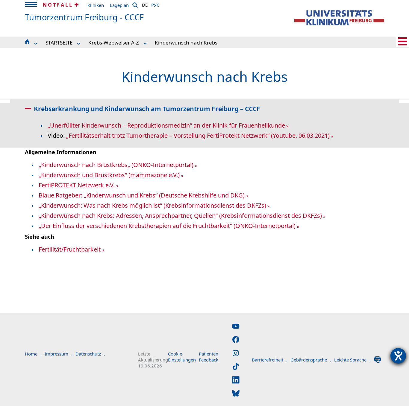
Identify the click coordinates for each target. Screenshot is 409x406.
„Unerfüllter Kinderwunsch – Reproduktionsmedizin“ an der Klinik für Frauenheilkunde (166, 125)
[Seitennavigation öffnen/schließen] (402, 41)
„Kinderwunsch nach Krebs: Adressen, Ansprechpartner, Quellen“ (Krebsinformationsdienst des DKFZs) (180, 216)
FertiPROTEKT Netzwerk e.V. (77, 185)
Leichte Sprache (352, 360)
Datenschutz (90, 354)
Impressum (58, 354)
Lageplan (119, 5)
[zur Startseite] (339, 18)
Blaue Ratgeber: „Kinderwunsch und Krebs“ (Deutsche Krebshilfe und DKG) (142, 195)
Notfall (58, 4)
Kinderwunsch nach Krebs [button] (186, 42)
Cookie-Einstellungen (182, 357)
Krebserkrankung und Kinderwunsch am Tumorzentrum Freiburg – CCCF (147, 109)
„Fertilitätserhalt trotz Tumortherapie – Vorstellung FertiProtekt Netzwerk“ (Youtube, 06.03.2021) (198, 135)
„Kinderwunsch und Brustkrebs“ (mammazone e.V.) (109, 175)
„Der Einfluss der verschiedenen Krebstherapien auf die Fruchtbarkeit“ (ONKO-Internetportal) (167, 226)
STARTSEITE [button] (59, 42)
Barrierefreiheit (269, 360)
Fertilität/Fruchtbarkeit (70, 249)
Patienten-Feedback (209, 357)
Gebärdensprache (310, 360)
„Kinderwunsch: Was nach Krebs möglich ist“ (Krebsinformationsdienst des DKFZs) (152, 205)
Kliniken (95, 5)
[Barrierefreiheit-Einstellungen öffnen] (398, 356)
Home (33, 354)
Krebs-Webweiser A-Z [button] (113, 42)
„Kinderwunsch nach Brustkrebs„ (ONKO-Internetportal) (116, 165)
